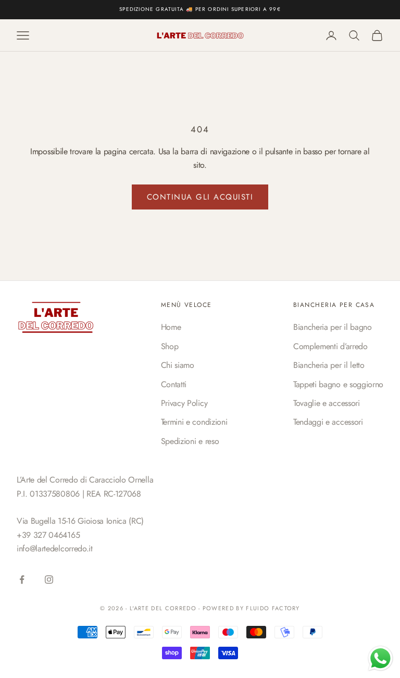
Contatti (173, 384)
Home (171, 327)
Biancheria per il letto (329, 365)
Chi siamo (177, 365)
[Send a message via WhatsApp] (380, 658)
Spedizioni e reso (190, 441)
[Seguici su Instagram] (49, 579)
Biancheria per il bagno (332, 327)
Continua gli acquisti (200, 197)
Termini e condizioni (194, 422)
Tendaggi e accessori (328, 422)
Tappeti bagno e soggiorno (338, 384)
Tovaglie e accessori (326, 403)
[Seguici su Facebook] (22, 579)
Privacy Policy (184, 403)
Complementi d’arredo (330, 346)
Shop (170, 346)
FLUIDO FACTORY (272, 608)
